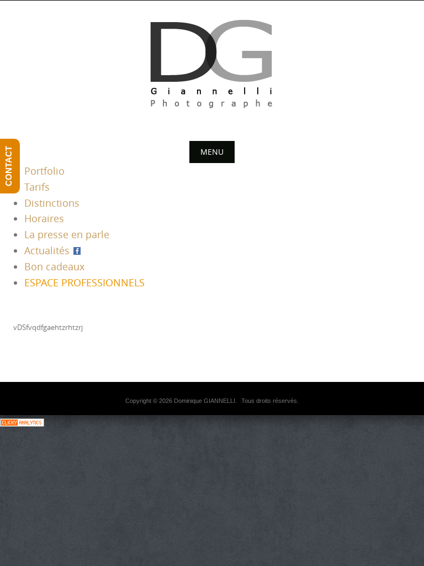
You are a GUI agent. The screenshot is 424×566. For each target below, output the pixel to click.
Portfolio (44, 170)
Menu (212, 151)
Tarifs (37, 186)
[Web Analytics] (22, 422)
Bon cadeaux (54, 266)
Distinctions (52, 202)
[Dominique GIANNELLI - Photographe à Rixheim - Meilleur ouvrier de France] (212, 67)
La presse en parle (66, 234)
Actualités (48, 250)
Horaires (44, 218)
